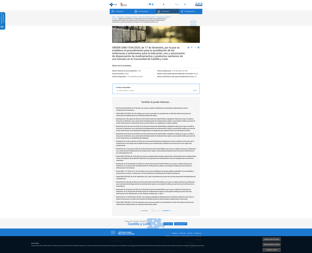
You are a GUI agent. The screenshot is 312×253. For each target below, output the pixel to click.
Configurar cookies (271, 250)
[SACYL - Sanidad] (113, 4)
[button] (168, 223)
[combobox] (178, 4)
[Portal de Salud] (198, 4)
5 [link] (161, 210)
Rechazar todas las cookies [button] (272, 244)
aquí (132, 245)
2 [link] (154, 210)
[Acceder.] (164, 4)
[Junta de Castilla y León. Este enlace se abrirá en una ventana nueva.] (123, 4)
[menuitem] (121, 11)
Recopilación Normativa (131, 17)
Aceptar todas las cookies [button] (271, 239)
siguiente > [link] (166, 210)
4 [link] (159, 210)
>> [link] (170, 210)
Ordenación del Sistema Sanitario (147, 17)
